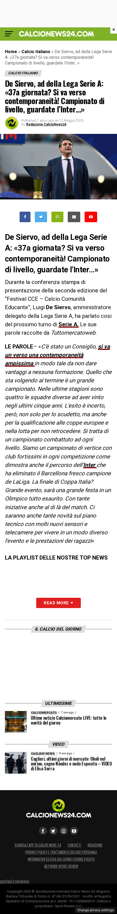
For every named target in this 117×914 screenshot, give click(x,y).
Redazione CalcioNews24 (46, 124)
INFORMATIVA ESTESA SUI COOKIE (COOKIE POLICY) (61, 859)
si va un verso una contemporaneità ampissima (57, 355)
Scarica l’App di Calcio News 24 (37, 845)
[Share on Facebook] (25, 217)
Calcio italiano (35, 51)
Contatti (74, 845)
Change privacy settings (95, 910)
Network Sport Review (61, 866)
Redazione (95, 845)
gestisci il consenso (14, 881)
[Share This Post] (57, 217)
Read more (56, 602)
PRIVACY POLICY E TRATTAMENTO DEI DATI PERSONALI (61, 852)
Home (11, 51)
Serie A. (69, 324)
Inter (90, 465)
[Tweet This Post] (40, 217)
